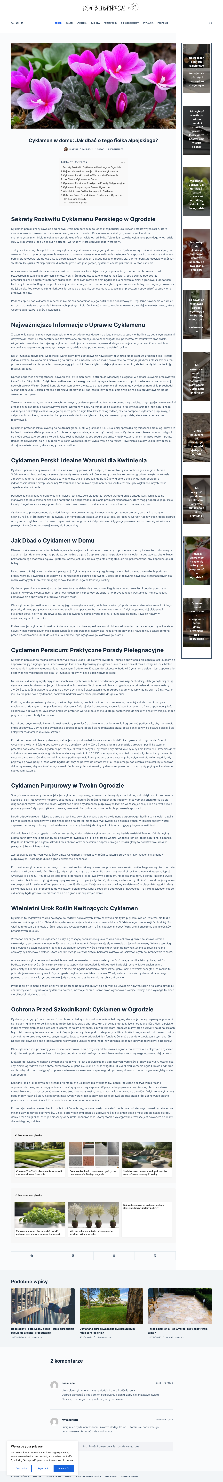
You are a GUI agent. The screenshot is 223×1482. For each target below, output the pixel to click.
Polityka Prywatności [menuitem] (88, 1476)
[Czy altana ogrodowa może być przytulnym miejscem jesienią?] (111, 1306)
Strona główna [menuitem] (20, 1476)
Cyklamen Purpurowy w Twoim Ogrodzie (86, 187)
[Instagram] (22, 23)
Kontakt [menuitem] (37, 1476)
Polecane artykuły (77, 199)
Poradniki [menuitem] (163, 23)
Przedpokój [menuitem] (110, 23)
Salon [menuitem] (69, 23)
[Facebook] (12, 23)
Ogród (100, 149)
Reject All (43, 1468)
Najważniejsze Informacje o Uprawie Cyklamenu (90, 171)
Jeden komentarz (174, 1337)
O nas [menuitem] (68, 1476)
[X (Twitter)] (17, 23)
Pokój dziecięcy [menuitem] (130, 23)
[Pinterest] (114, 1256)
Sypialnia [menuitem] (148, 23)
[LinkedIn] (155, 1256)
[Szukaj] (210, 23)
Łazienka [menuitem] (82, 23)
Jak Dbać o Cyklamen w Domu (80, 179)
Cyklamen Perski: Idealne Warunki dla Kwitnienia (90, 175)
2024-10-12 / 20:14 (164, 1383)
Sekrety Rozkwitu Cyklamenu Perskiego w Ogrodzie (92, 167)
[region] (42, 1458)
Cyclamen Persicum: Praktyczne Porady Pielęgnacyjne (94, 183)
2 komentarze (115, 149)
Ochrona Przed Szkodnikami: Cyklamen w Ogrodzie (92, 195)
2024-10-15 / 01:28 (164, 1420)
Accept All (63, 1468)
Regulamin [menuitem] (111, 1476)
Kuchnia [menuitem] (95, 23)
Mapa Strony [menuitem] (54, 1476)
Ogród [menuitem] (58, 23)
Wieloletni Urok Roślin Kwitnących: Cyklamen (88, 191)
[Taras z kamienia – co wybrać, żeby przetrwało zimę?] (180, 1306)
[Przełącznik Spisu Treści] (121, 162)
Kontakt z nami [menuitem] (129, 1476)
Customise (21, 1468)
